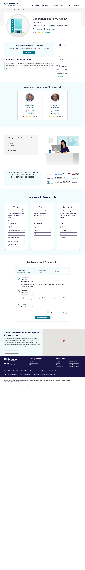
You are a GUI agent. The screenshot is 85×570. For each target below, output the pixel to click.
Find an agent (35, 5)
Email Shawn (31, 113)
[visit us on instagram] (11, 364)
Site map (62, 370)
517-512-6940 (56, 110)
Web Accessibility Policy (28, 370)
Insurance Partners (60, 366)
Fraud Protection (53, 370)
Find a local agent (33, 363)
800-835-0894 (32, 361)
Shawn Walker (29, 105)
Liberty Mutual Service (74, 365)
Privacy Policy (7, 370)
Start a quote (45, 5)
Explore (62, 5)
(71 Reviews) (46, 32)
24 (63, 312)
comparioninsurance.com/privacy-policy (11, 381)
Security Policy (16, 370)
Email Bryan (56, 113)
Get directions (59, 76)
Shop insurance (54, 5)
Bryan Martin (55, 105)
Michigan (19, 9)
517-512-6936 (30, 110)
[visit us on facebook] (5, 364)
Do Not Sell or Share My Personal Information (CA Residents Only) (39, 374)
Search (77, 5)
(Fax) (50, 29)
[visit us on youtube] (14, 364)
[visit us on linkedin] (8, 364)
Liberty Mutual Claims (74, 366)
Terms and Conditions (42, 370)
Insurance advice (73, 361)
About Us (58, 361)
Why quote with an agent (35, 365)
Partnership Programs (74, 363)
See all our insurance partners (22, 183)
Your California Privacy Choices (14, 374)
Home (5, 9)
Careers (69, 5)
